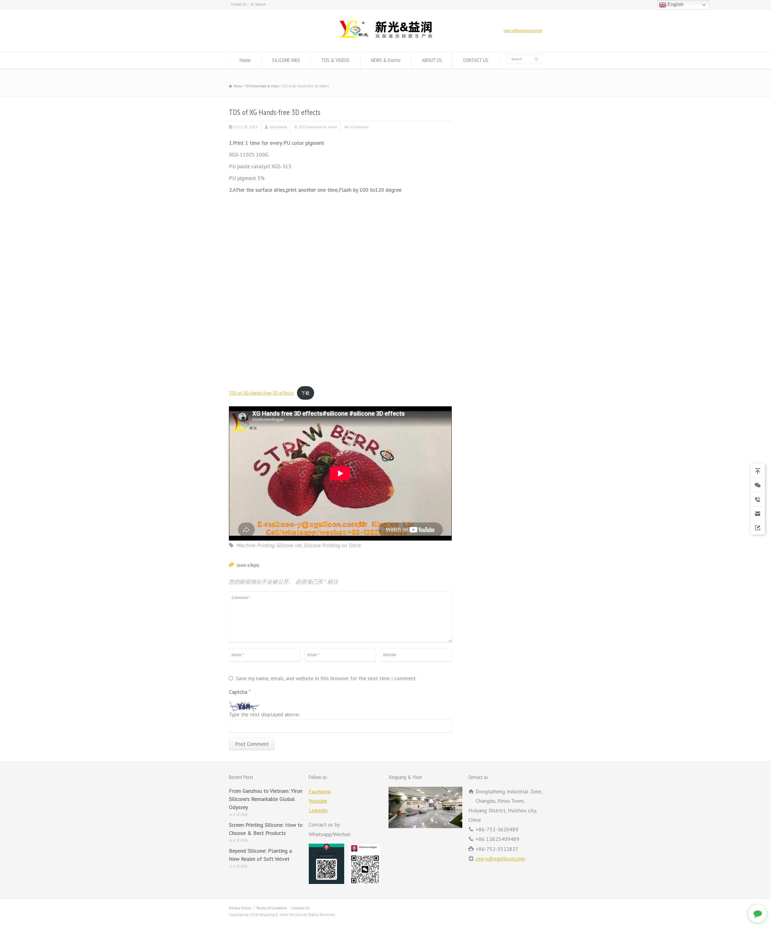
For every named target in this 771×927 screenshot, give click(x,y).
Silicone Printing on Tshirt (332, 545)
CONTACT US (475, 60)
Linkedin (318, 810)
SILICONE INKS (286, 60)
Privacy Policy (240, 908)
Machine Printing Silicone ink (268, 545)
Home (245, 60)
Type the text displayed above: (264, 715)
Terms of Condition (271, 908)
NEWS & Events (386, 60)
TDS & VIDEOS (335, 60)
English (675, 4)
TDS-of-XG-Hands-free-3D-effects (261, 393)
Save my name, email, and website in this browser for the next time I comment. (326, 679)
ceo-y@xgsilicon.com (523, 30)
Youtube (318, 800)
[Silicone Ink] (385, 39)
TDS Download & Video (317, 127)
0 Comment (359, 127)
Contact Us (238, 4)
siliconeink (278, 127)
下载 (305, 393)
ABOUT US (432, 60)
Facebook (320, 791)
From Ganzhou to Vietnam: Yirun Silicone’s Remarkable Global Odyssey (265, 799)
